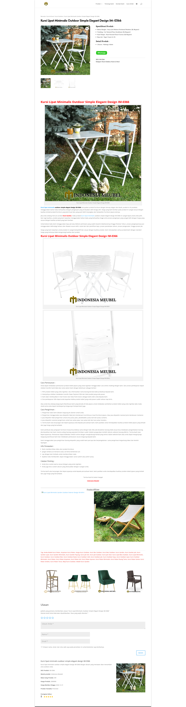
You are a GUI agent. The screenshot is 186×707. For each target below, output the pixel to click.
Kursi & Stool (50, 16)
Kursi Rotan (51, 559)
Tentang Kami (109, 4)
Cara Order (130, 4)
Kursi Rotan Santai (134, 559)
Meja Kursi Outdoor (69, 561)
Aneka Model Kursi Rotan (52, 552)
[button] (87, 28)
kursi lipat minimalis (87, 216)
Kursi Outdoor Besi (57, 557)
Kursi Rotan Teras (56, 561)
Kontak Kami (120, 4)
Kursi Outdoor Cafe (84, 557)
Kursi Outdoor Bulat (70, 557)
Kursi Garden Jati (130, 552)
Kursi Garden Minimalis (57, 555)
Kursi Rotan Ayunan (88, 559)
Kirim (140, 653)
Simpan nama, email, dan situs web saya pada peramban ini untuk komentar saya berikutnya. (73, 647)
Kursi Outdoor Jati (96, 557)
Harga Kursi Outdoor (82, 552)
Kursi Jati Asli (85, 555)
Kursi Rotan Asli (76, 559)
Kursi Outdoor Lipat (123, 557)
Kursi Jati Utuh (107, 555)
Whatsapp (101, 53)
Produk (98, 4)
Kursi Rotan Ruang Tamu (119, 559)
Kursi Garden (120, 552)
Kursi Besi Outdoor (109, 552)
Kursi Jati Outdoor (96, 555)
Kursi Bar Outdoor (96, 552)
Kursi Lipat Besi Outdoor (120, 555)
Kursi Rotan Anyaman (63, 559)
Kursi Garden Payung (73, 555)
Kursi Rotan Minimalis (103, 559)
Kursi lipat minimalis (47, 207)
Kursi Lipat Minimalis (56, 102)
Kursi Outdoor (59, 16)
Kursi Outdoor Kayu (109, 557)
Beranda (43, 16)
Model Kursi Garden (82, 561)
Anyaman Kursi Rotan (68, 552)
